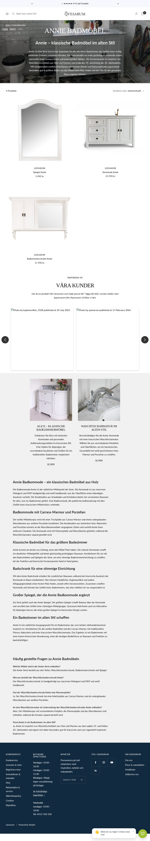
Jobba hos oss (132, 774)
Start (8, 25)
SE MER (99, 460)
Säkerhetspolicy (13, 796)
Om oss (129, 760)
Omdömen (130, 769)
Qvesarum (39, 168)
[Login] (136, 13)
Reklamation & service (13, 789)
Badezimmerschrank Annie (39, 258)
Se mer (51, 464)
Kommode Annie (110, 172)
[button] (42, 339)
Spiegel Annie (39, 172)
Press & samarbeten (134, 765)
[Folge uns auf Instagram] (104, 762)
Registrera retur (13, 769)
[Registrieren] (81, 780)
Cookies (10, 800)
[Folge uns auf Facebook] (96, 762)
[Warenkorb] (142, 13)
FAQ (8, 782)
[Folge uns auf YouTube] (112, 762)
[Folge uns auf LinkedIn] (96, 770)
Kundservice (12, 760)
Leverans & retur (14, 765)
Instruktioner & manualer (13, 776)
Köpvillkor (11, 805)
